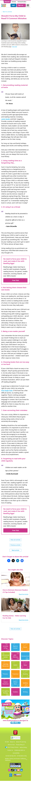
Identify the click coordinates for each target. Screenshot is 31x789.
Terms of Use (11, 744)
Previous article (15, 545)
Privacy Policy (19, 744)
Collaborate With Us (19, 750)
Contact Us (10, 750)
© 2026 (7, 742)
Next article (15, 550)
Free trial (14, 46)
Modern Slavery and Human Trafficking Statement (15, 759)
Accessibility (16, 753)
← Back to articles (6, 12)
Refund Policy (23, 747)
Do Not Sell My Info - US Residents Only (16, 756)
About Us (12, 742)
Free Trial (15, 280)
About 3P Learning (21, 742)
